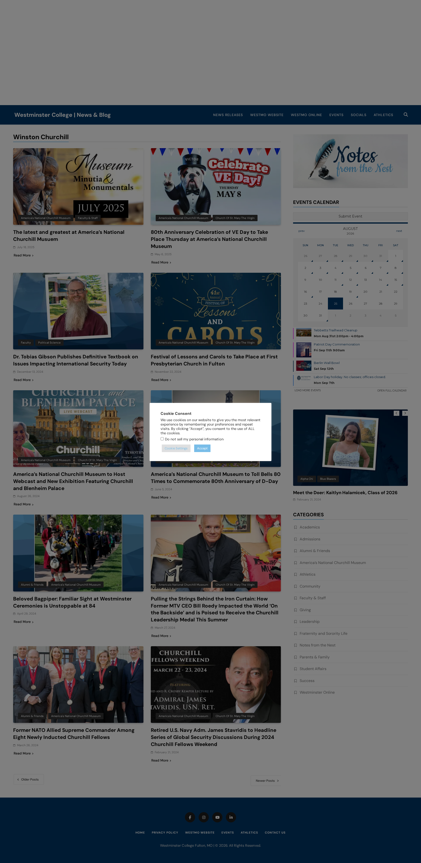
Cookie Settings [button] (176, 448)
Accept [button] (202, 448)
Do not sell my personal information (194, 439)
